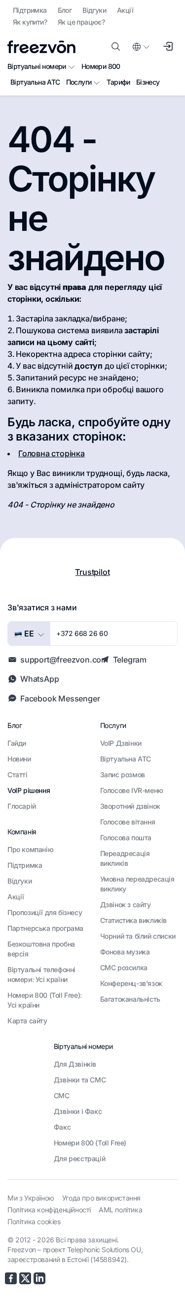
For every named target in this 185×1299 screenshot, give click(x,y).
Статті (17, 774)
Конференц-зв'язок (131, 983)
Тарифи (118, 82)
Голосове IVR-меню (131, 790)
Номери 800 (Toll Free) (90, 1143)
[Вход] (168, 47)
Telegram (130, 660)
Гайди (16, 743)
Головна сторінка (51, 453)
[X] (25, 1278)
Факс (62, 1127)
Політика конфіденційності (49, 1209)
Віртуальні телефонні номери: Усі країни (41, 974)
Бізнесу (148, 82)
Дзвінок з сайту (125, 904)
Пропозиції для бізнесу (44, 912)
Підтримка (30, 10)
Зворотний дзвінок (130, 806)
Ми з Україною (30, 1198)
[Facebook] (11, 1278)
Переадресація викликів (125, 858)
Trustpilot (92, 572)
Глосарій (21, 806)
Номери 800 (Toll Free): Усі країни (44, 1000)
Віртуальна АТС (35, 82)
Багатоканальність (130, 999)
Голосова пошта (125, 837)
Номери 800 (100, 66)
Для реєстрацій (79, 1158)
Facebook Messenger (60, 698)
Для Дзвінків (75, 1064)
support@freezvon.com (64, 660)
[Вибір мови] (140, 47)
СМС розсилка (124, 967)
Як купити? (30, 22)
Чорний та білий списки (138, 936)
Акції (125, 10)
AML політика (120, 1209)
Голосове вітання (127, 822)
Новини (19, 759)
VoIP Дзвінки (121, 743)
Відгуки (94, 10)
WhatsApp (39, 679)
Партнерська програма (45, 928)
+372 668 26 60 (82, 633)
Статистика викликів (133, 920)
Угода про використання (101, 1198)
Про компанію (30, 849)
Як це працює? (81, 22)
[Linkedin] (39, 1278)
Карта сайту (27, 1020)
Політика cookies (34, 1221)
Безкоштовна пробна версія (41, 949)
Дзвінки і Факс (78, 1111)
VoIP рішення (28, 790)
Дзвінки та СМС (80, 1080)
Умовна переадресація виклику (137, 884)
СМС (62, 1095)
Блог (65, 10)
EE (28, 633)
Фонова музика (125, 952)
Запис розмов (122, 774)
